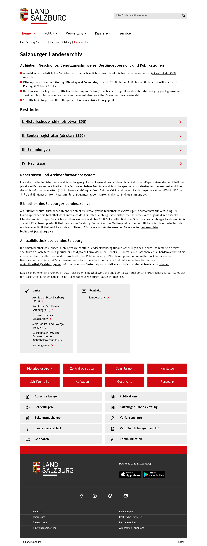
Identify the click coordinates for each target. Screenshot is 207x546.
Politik (49, 33)
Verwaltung (75, 33)
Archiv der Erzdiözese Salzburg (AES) (45, 308)
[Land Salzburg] (43, 15)
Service (125, 33)
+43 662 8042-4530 (164, 73)
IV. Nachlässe (33, 163)
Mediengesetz (40, 345)
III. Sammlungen (36, 150)
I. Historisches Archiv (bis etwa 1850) (54, 122)
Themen (27, 33)
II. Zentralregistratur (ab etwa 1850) (53, 136)
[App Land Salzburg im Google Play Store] (154, 474)
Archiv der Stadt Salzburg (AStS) (48, 299)
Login (181, 542)
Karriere (102, 33)
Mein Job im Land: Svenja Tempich (48, 326)
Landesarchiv (97, 297)
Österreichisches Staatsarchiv (42, 317)
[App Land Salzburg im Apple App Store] (130, 474)
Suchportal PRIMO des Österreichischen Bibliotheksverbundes (45, 337)
